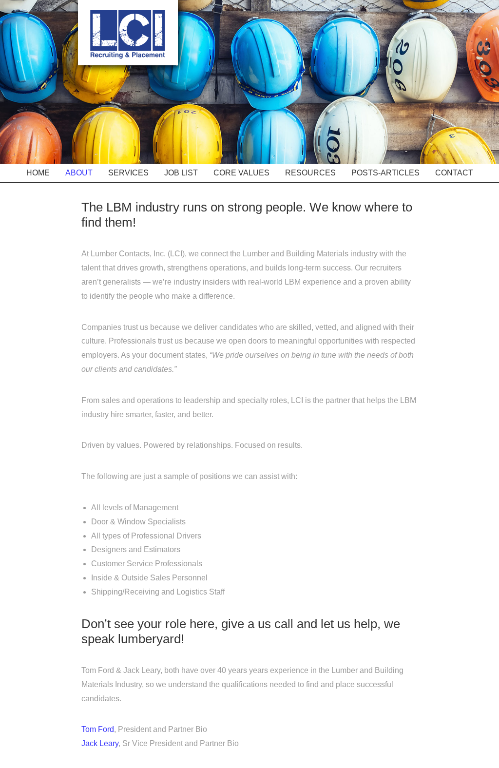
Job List (181, 173)
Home (38, 173)
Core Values (241, 173)
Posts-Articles (385, 173)
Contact (454, 173)
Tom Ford (97, 729)
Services (128, 173)
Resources (310, 173)
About (79, 173)
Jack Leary (99, 743)
